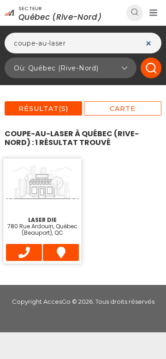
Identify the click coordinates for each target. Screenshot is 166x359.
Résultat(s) (43, 108)
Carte (123, 108)
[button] (153, 13)
